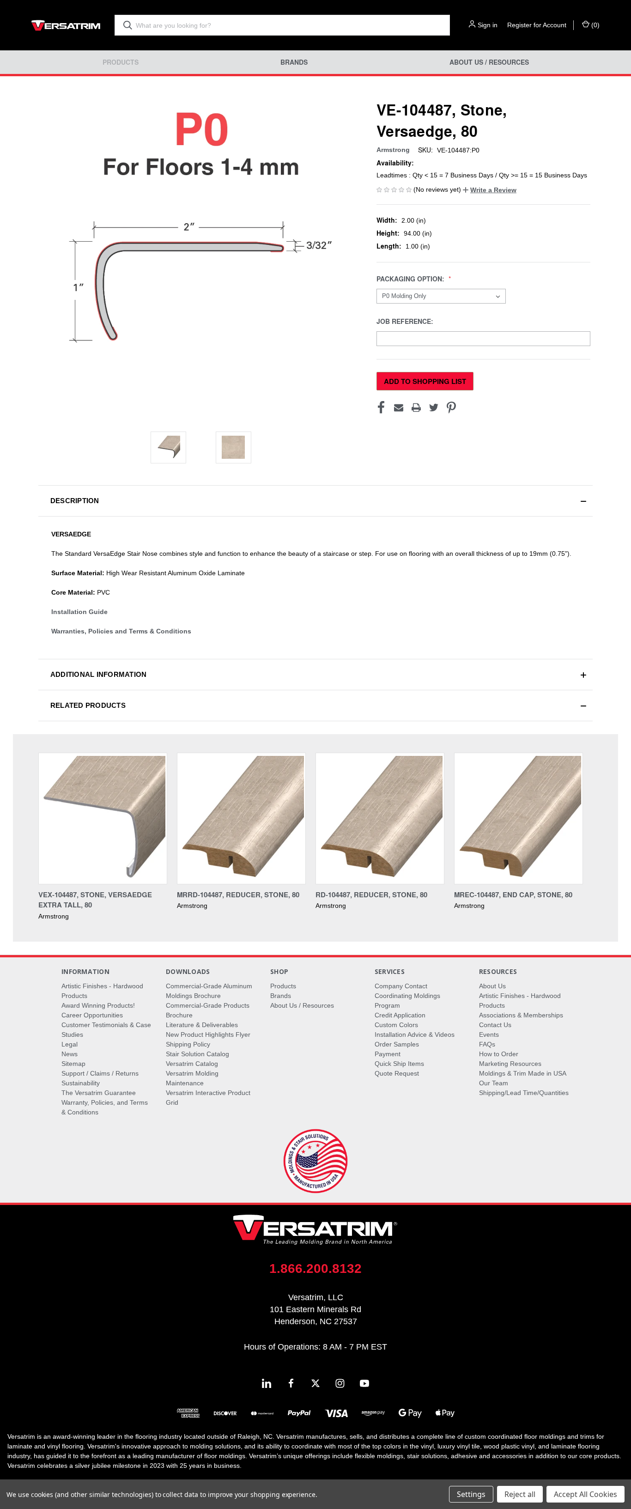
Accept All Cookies (585, 1494)
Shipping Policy (188, 1044)
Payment (387, 1054)
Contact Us (495, 1024)
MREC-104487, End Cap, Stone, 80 (513, 894)
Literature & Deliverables (202, 1024)
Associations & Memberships (521, 1015)
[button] (489, 190)
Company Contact (401, 986)
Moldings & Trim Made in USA (522, 1073)
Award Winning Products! (98, 1005)
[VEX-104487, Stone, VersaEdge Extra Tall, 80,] (102, 818)
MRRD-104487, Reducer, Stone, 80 (238, 894)
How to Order (498, 1054)
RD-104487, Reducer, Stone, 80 (371, 894)
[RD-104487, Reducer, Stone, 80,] (380, 818)
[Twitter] (433, 407)
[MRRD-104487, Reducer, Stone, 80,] (241, 818)
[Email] (398, 407)
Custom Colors (396, 1024)
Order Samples (397, 1044)
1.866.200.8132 (315, 1268)
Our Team (493, 1083)
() (594, 25)
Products (121, 62)
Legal (69, 1044)
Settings (471, 1494)
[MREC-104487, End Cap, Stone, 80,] (518, 818)
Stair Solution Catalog (197, 1054)
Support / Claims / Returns (100, 1073)
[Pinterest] (451, 407)
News (69, 1054)
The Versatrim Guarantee (98, 1092)
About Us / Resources (489, 62)
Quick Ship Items (399, 1063)
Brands (294, 62)
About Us (492, 986)
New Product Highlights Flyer (208, 1034)
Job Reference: (405, 321)
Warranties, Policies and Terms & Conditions (121, 631)
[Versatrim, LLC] (66, 25)
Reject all (519, 1494)
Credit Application (400, 1015)
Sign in (488, 25)
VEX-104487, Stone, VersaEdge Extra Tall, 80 (95, 899)
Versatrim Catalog (192, 1063)
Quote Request (397, 1073)
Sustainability (80, 1083)
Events (489, 1034)
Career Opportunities (92, 1015)
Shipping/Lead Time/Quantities (524, 1092)
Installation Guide (79, 611)
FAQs (487, 1044)
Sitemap (73, 1063)
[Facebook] (381, 407)
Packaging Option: (411, 279)
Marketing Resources (510, 1063)
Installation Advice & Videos (415, 1034)
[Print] (416, 407)
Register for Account (536, 25)
